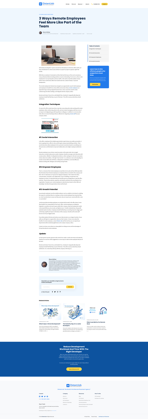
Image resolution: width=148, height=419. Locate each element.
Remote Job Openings (67, 402)
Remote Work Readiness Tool (84, 400)
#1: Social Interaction (94, 53)
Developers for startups (99, 398)
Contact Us (105, 4)
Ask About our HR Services (104, 416)
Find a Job (74, 4)
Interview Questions (83, 402)
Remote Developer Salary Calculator (86, 404)
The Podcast (81, 398)
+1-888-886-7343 (96, 4)
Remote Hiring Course (83, 406)
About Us (87, 4)
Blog (80, 396)
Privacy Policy (87, 416)
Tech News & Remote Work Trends (46, 14)
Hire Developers (66, 400)
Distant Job (59, 221)
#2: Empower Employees (95, 57)
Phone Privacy (94, 416)
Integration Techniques (95, 48)
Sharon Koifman (46, 32)
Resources (80, 4)
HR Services (65, 398)
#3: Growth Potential (94, 61)
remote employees (73, 87)
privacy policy (54, 410)
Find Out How (95, 84)
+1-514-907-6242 (44, 399)
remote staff (73, 113)
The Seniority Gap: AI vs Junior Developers (72, 324)
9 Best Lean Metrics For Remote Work (96, 323)
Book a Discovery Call (74, 369)
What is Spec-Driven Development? (49, 324)
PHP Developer (98, 396)
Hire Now (67, 4)
